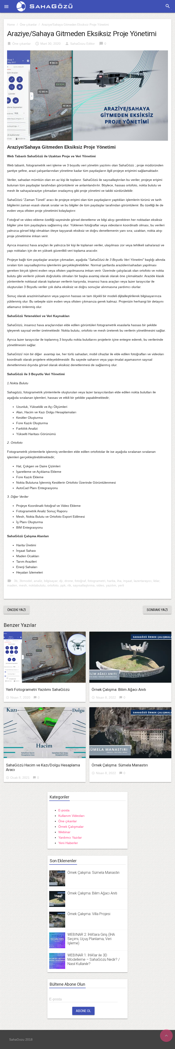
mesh (23, 585)
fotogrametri (96, 581)
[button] (6, 6)
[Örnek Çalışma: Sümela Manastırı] (130, 732)
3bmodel (25, 581)
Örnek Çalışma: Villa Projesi (88, 914)
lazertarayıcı (143, 581)
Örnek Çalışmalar (71, 826)
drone (68, 581)
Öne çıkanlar (28, 24)
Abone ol (83, 1011)
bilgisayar (50, 581)
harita (111, 581)
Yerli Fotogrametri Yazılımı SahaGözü (37, 689)
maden (12, 585)
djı (61, 581)
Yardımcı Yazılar (70, 837)
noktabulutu (37, 585)
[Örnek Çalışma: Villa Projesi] (57, 919)
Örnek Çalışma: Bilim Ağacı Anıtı (119, 689)
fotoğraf (80, 581)
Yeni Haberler (68, 843)
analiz (38, 581)
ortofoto (53, 585)
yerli (121, 585)
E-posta (63, 810)
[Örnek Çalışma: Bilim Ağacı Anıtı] (130, 657)
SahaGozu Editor (82, 43)
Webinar (64, 832)
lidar (156, 581)
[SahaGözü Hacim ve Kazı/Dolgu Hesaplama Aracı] (45, 732)
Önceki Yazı (16, 610)
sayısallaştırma (84, 585)
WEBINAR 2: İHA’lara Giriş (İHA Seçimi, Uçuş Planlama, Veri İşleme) (91, 938)
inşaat (127, 581)
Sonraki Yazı (157, 610)
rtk (69, 585)
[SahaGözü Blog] (44, 6)
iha (119, 581)
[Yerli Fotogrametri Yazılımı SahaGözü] (45, 657)
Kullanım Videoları (71, 816)
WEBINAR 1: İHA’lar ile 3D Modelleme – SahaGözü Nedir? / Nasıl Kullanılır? (93, 959)
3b (16, 581)
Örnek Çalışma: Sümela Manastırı (120, 765)
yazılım (111, 585)
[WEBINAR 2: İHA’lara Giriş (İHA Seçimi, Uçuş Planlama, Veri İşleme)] (57, 940)
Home (11, 24)
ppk (63, 585)
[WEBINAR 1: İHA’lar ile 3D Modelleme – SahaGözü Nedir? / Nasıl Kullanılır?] (57, 960)
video (100, 585)
